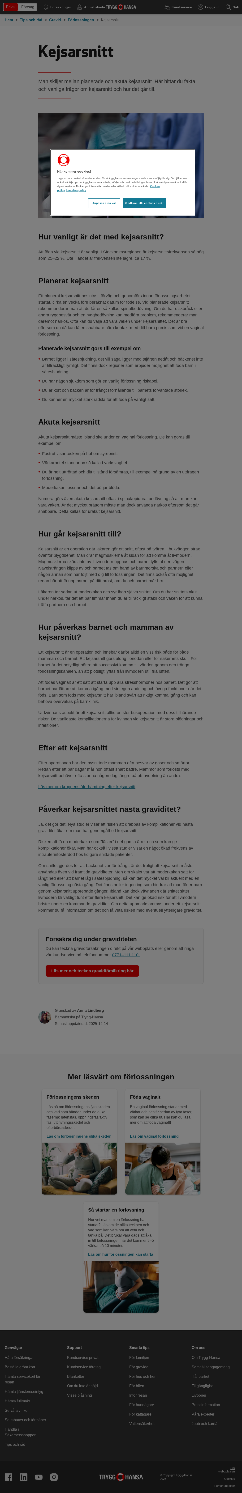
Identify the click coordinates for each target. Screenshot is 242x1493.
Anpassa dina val (104, 203)
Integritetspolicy (76, 190)
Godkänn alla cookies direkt (144, 203)
